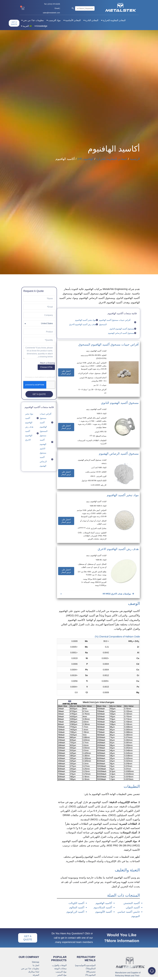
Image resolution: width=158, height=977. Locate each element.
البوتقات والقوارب (59, 965)
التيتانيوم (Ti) (90, 975)
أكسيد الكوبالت (76, 903)
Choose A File (46, 367)
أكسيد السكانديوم (103, 907)
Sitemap (35, 962)
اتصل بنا (36, 965)
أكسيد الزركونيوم (75, 911)
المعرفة (36, 975)
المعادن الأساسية (73, 20)
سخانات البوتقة (60, 969)
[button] (66, 372)
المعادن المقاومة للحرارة (114, 20)
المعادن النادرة (91, 20)
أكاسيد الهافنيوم (104, 903)
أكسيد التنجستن (131, 903)
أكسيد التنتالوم (76, 907)
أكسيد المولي (133, 907)
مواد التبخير (61, 975)
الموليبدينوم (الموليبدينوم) (85, 965)
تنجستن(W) (91, 972)
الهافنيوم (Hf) (85, 159)
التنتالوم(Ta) (91, 969)
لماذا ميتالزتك (33, 972)
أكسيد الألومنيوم (103, 911)
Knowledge (41, 26)
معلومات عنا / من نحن (33, 20)
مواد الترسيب (54, 20)
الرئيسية (135, 159)
